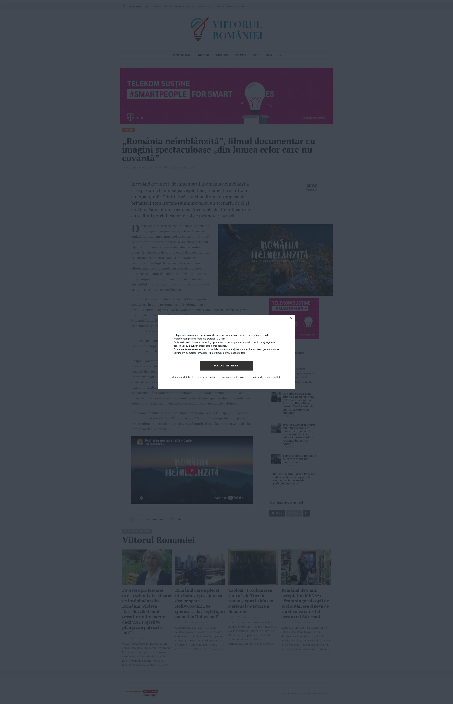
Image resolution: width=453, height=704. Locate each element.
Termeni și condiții (205, 377)
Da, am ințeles (226, 365)
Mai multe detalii (181, 377)
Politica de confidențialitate (266, 377)
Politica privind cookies (233, 377)
